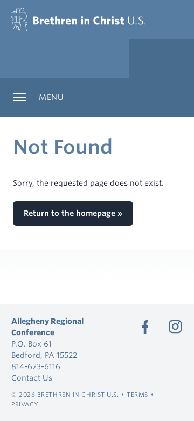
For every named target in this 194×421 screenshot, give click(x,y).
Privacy (25, 404)
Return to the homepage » (73, 213)
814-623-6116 (35, 366)
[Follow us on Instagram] (175, 327)
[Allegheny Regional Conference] (78, 19)
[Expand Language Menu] (161, 58)
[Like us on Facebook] (145, 327)
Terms (137, 394)
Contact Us (31, 378)
